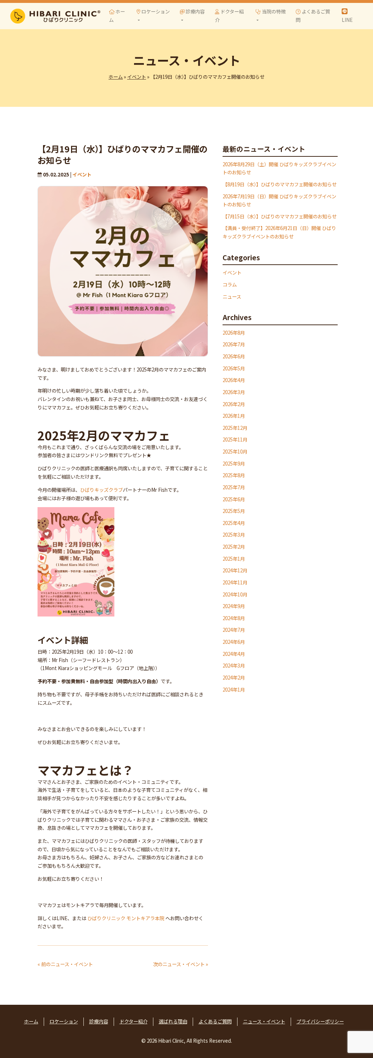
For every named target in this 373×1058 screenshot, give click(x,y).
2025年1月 (234, 558)
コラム (230, 284)
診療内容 (195, 11)
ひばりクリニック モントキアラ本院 (125, 918)
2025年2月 (234, 546)
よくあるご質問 (313, 15)
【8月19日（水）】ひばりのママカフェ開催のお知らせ (280, 184)
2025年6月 (234, 499)
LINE (347, 19)
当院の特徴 (273, 11)
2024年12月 (235, 570)
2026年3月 (234, 392)
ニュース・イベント (264, 1021)
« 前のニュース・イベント (65, 964)
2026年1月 (234, 415)
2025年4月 (234, 523)
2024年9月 (234, 606)
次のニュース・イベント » (180, 964)
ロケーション (155, 11)
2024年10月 (235, 594)
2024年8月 (234, 618)
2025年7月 (234, 487)
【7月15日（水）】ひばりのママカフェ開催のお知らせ (280, 216)
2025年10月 (235, 451)
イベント (136, 76)
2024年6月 (234, 641)
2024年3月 (234, 665)
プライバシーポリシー (320, 1021)
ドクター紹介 (229, 15)
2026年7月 (234, 344)
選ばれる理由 (173, 1021)
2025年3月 (234, 534)
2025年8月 (234, 475)
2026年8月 (234, 332)
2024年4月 (234, 653)
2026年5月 (234, 368)
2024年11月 (235, 582)
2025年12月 (235, 427)
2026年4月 (234, 380)
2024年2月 (234, 677)
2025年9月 (234, 463)
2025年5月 (234, 510)
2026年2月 (234, 404)
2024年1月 (234, 689)
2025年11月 (235, 439)
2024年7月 (234, 629)
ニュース (232, 296)
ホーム (117, 15)
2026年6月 (234, 356)
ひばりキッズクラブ (101, 489)
